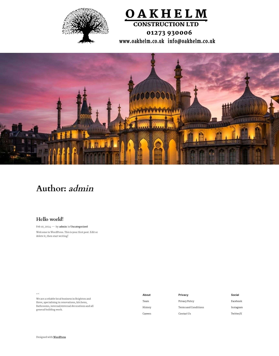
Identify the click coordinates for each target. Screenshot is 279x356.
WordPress (59, 337)
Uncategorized (79, 227)
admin (63, 227)
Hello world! (49, 219)
